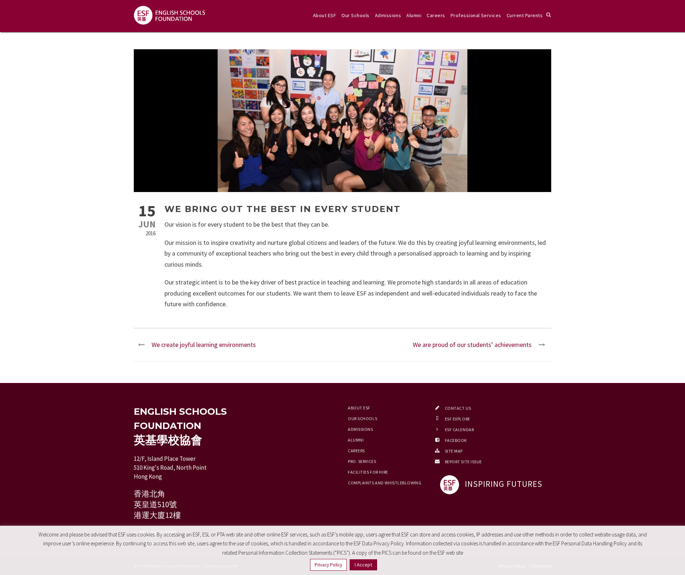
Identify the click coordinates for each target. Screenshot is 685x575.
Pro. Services (362, 461)
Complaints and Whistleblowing (384, 482)
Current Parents (525, 15)
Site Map (454, 451)
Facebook (456, 440)
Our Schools (355, 15)
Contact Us (458, 408)
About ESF (324, 15)
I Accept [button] (363, 564)
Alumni (413, 15)
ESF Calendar (459, 429)
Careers (436, 15)
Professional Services (476, 15)
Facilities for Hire (368, 472)
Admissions (388, 15)
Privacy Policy (328, 565)
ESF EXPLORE (457, 419)
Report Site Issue (463, 461)
